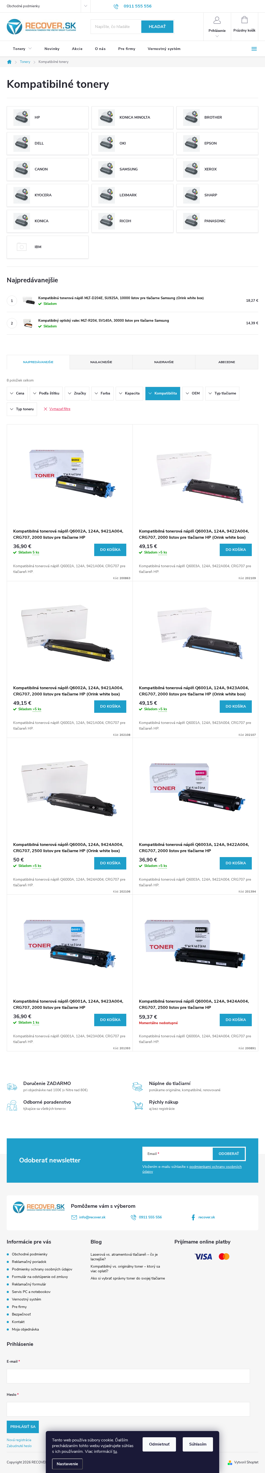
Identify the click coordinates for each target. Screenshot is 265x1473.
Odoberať (229, 1153)
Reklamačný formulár (29, 1284)
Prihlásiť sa (22, 1426)
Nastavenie (67, 1464)
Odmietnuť (159, 1444)
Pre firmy (19, 1306)
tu (115, 1451)
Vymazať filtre (59, 409)
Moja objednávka (25, 1329)
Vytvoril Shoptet (246, 1462)
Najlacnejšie (101, 362)
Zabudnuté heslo (19, 1446)
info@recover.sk (92, 1217)
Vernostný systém (26, 1299)
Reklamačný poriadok (29, 1261)
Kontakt (18, 1321)
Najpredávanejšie (38, 362)
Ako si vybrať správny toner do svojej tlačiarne (128, 1278)
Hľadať (157, 27)
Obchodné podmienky (23, 6)
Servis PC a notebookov (31, 1291)
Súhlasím (198, 1444)
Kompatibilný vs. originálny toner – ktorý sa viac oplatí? (125, 1269)
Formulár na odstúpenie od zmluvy (40, 1276)
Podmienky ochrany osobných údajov (42, 1269)
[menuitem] (22, 49)
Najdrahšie (164, 362)
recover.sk (206, 1217)
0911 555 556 (150, 1217)
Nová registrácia (19, 1440)
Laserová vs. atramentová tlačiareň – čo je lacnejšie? (124, 1257)
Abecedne (226, 362)
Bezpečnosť (21, 1314)
